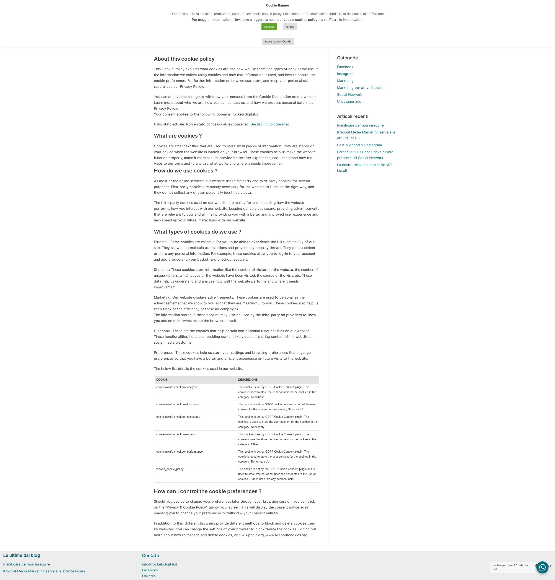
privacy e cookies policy (298, 20)
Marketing (345, 80)
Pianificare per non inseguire (360, 125)
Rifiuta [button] (290, 26)
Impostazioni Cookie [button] (278, 41)
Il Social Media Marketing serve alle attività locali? (44, 571)
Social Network (349, 94)
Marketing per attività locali (359, 87)
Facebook (345, 67)
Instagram (345, 73)
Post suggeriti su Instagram (359, 145)
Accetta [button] (269, 26)
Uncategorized (349, 101)
